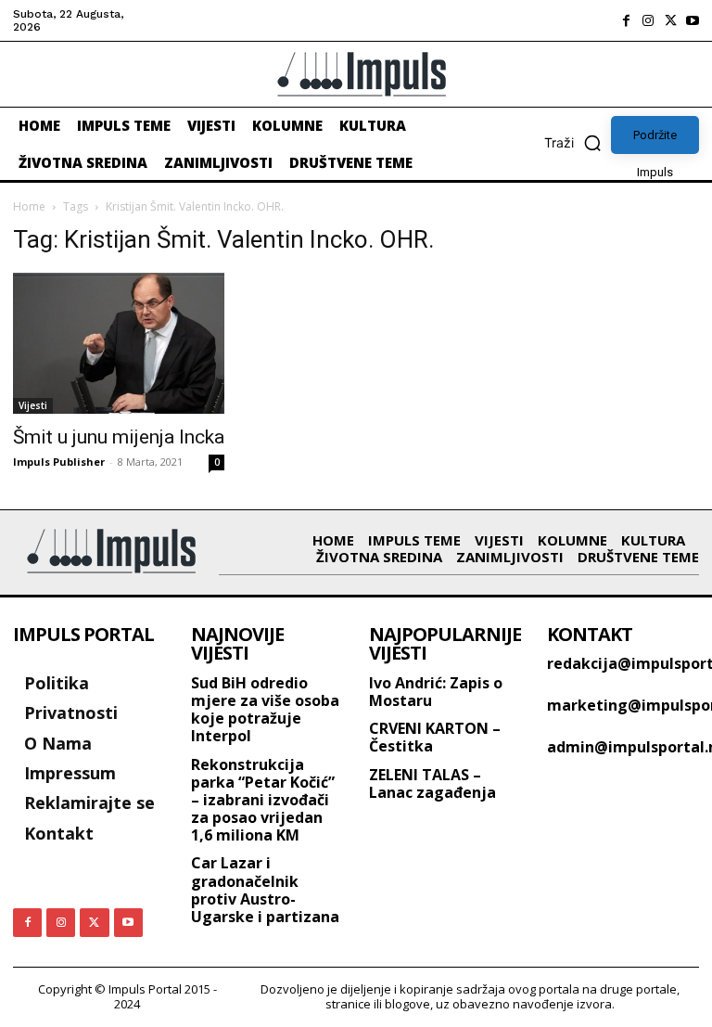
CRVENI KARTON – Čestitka (435, 737)
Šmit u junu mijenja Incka (118, 437)
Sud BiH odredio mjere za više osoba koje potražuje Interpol (265, 710)
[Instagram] (648, 20)
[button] (577, 142)
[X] (670, 20)
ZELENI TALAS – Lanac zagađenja (432, 783)
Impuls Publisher (59, 462)
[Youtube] (692, 20)
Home (29, 206)
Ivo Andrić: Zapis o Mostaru (435, 692)
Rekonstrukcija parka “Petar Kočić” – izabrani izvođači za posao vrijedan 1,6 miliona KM (263, 800)
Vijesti (33, 405)
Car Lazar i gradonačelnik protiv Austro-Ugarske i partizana (265, 890)
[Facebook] (625, 20)
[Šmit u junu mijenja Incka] (118, 343)
